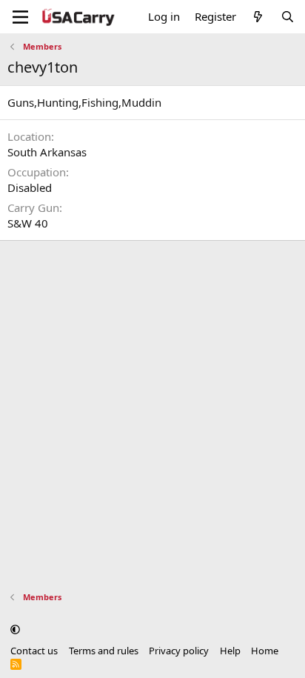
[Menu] (20, 17)
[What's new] (258, 16)
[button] (15, 629)
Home (264, 650)
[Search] (287, 16)
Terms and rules (103, 650)
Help (230, 650)
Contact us (34, 650)
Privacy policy (179, 650)
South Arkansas (47, 151)
